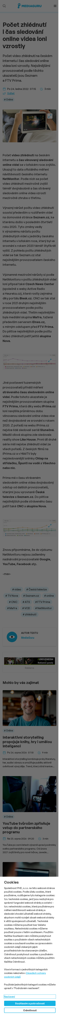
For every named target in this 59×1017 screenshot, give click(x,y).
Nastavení (9, 996)
